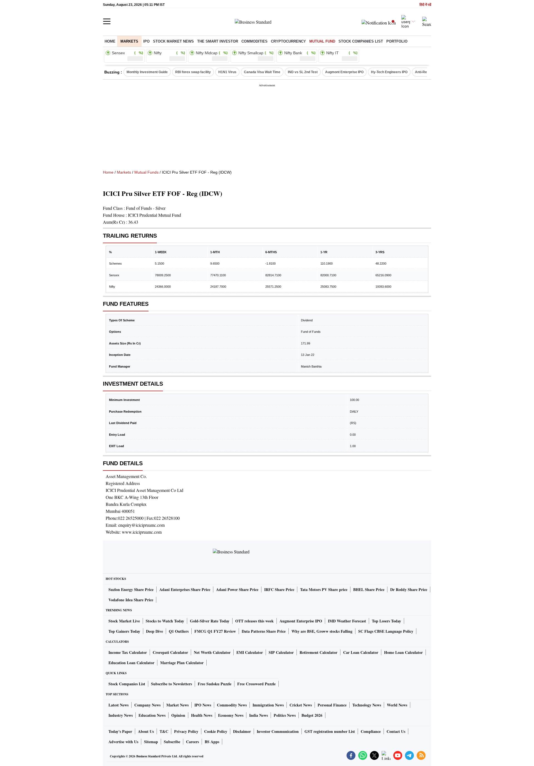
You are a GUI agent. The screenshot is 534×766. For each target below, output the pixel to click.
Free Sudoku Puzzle (214, 684)
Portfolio (396, 41)
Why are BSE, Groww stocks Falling (321, 631)
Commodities (254, 41)
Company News (147, 705)
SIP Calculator (281, 652)
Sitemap (151, 742)
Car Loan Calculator (360, 652)
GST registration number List (330, 731)
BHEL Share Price (368, 589)
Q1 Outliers (179, 631)
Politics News (285, 715)
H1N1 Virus (227, 72)
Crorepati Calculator (170, 652)
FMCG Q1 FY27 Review (215, 631)
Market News (177, 705)
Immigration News (268, 705)
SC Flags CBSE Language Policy (385, 631)
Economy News (230, 715)
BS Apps (212, 742)
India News (258, 715)
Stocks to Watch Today (165, 621)
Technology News (366, 705)
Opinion (178, 715)
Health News (201, 715)
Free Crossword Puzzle (256, 684)
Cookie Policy (215, 731)
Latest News (118, 705)
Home (110, 41)
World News (397, 705)
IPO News (202, 705)
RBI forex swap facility (193, 72)
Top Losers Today (386, 621)
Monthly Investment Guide (147, 72)
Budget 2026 (311, 715)
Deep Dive (154, 631)
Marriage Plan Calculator (182, 663)
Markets (129, 41)
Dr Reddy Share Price (408, 589)
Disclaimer (242, 731)
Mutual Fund (322, 41)
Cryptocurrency (288, 41)
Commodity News (232, 705)
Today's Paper (120, 731)
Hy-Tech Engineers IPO (389, 72)
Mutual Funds (146, 172)
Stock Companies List (126, 684)
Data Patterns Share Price (264, 631)
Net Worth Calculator (212, 652)
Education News (152, 715)
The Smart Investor (217, 41)
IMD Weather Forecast (347, 621)
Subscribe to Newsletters (171, 684)
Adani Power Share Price (237, 589)
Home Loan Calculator (403, 652)
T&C (164, 731)
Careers (192, 742)
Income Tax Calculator (127, 652)
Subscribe (172, 742)
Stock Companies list (360, 41)
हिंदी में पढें (425, 5)
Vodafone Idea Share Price (130, 600)
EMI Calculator (249, 652)
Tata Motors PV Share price (323, 589)
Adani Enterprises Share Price (184, 589)
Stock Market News (173, 41)
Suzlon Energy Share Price (131, 589)
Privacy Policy (186, 731)
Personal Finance (332, 705)
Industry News (120, 715)
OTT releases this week (254, 621)
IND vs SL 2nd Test (303, 72)
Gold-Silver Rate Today (209, 621)
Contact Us (396, 731)
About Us (146, 731)
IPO (146, 41)
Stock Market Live (124, 621)
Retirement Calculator (318, 652)
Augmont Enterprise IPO (344, 72)
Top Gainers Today (124, 631)
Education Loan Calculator (131, 663)
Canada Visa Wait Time (262, 72)
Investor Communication (278, 731)
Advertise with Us (123, 742)
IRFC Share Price (279, 589)
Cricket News (301, 705)
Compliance (371, 731)
